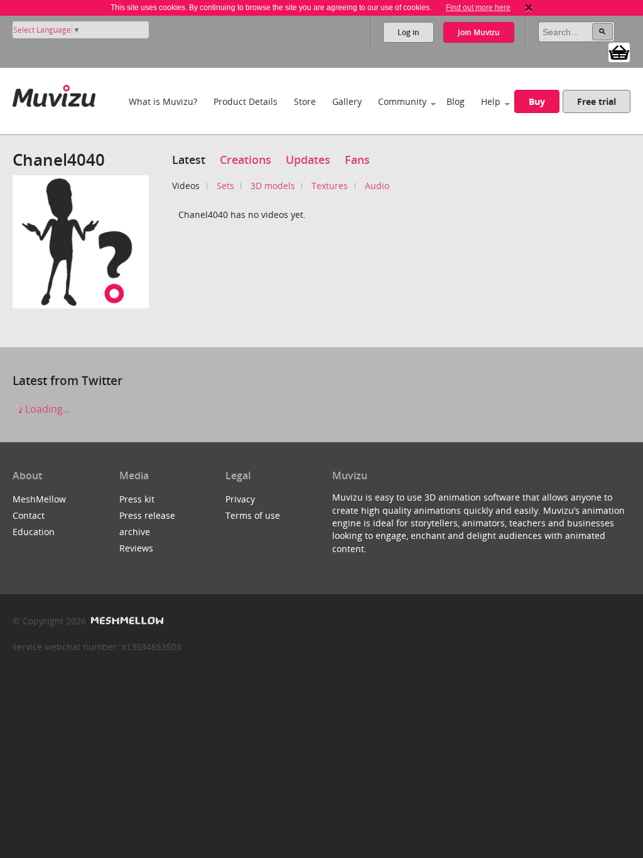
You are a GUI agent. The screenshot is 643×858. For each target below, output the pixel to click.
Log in (408, 32)
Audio (377, 186)
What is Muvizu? (163, 101)
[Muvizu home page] (54, 93)
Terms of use (252, 515)
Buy (537, 101)
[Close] (528, 7)
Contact (29, 515)
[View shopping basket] (619, 51)
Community (402, 101)
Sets (225, 186)
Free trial (596, 101)
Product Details (245, 101)
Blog (455, 101)
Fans (357, 159)
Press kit (136, 499)
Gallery (347, 101)
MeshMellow (39, 499)
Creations (245, 159)
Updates (308, 159)
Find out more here (478, 7)
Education (34, 532)
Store (305, 101)
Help (490, 101)
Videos (186, 186)
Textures (329, 186)
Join (479, 32)
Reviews (136, 548)
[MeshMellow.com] (126, 621)
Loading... (46, 409)
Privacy (240, 499)
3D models (273, 186)
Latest (188, 159)
